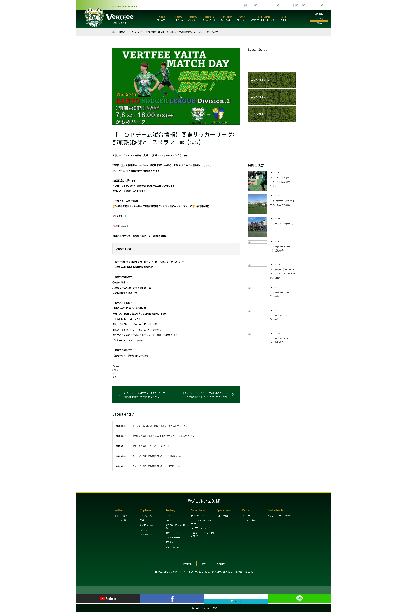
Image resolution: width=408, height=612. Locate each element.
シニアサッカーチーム (200, 528)
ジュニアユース (172, 546)
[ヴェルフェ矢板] (204, 501)
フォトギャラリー (148, 534)
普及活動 (169, 542)
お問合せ (319, 23)
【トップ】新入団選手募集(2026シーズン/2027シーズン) (160, 425)
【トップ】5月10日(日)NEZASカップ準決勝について (158, 456)
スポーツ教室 (226, 20)
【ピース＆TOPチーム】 (282, 223)
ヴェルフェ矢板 (119, 22)
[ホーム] (113, 29)
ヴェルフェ (162, 20)
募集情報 (319, 13)
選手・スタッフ (147, 520)
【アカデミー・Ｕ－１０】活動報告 (281, 248)
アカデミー (192, 20)
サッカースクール (173, 537)
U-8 (167, 520)
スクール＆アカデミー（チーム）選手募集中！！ (281, 181)
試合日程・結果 (147, 525)
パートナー (241, 20)
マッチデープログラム (149, 529)
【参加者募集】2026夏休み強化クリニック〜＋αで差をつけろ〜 (164, 436)
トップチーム (177, 20)
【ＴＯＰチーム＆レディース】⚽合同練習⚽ (282, 202)
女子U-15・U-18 (198, 515)
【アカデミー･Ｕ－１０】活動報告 (282, 317)
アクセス (319, 18)
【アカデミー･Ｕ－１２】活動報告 (282, 294)
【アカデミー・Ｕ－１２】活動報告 (281, 340)
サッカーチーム (209, 20)
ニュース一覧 (120, 520)
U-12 (168, 515)
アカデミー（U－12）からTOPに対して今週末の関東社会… (282, 273)
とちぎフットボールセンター (263, 20)
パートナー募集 (249, 520)
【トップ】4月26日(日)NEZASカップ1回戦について (157, 466)
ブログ (284, 20)
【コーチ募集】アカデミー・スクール (151, 446)
